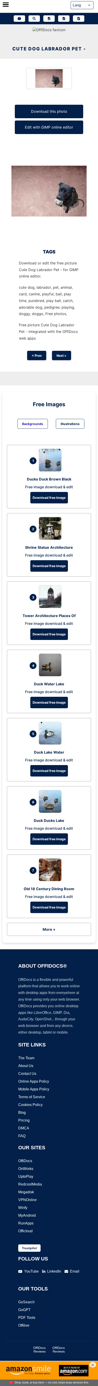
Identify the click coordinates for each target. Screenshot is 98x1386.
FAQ (22, 1136)
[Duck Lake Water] (51, 743)
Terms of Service (31, 1097)
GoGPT (24, 1310)
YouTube (31, 1271)
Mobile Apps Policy (33, 1089)
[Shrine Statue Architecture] (51, 538)
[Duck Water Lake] (51, 675)
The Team (26, 1058)
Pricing (24, 1120)
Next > (62, 355)
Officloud (25, 1231)
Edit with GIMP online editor (49, 127)
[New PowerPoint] (78, 18)
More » (49, 929)
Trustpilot (29, 1248)
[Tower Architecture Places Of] (51, 606)
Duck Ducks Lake (49, 820)
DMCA (23, 1128)
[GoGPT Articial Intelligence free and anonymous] (19, 18)
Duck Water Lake (49, 684)
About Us (25, 1066)
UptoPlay (25, 1176)
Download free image (49, 498)
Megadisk (26, 1192)
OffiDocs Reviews (39, 1349)
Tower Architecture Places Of (49, 615)
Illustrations (70, 424)
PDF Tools (26, 1318)
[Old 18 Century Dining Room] (51, 880)
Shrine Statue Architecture (49, 547)
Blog (22, 1112)
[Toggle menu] (5, 5)
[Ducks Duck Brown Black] (51, 470)
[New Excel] (64, 18)
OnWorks (25, 1169)
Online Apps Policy (33, 1081)
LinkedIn (54, 1271)
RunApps (26, 1223)
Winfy (22, 1208)
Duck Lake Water (49, 752)
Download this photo (49, 111)
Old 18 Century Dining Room (49, 888)
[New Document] (49, 18)
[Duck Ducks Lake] (51, 811)
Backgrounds (32, 424)
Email (74, 1271)
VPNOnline (27, 1200)
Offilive (23, 1325)
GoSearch (26, 1302)
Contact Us (27, 1074)
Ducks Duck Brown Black (49, 479)
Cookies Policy (30, 1105)
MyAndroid (27, 1215)
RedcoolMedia (30, 1184)
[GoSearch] (34, 18)
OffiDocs (25, 1161)
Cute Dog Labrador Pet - (49, 49)
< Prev (37, 355)
